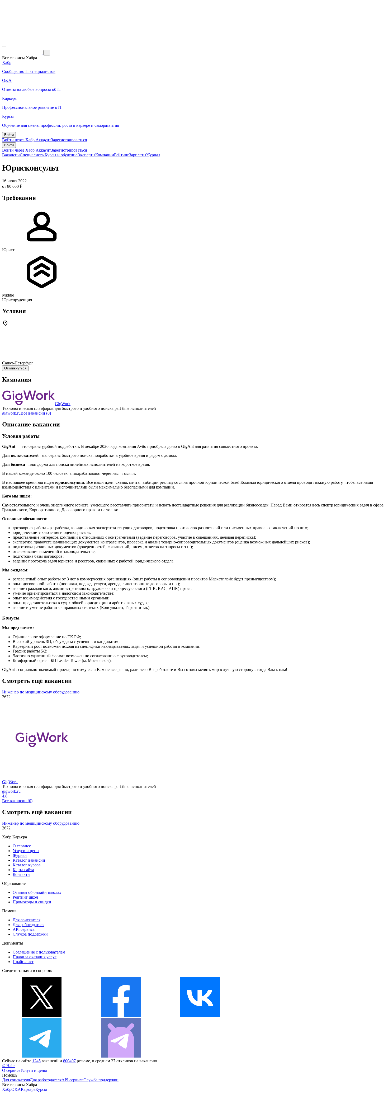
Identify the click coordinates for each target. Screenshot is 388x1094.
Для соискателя (26, 920)
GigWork (62, 403)
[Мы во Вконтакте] (200, 1015)
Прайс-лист (23, 961)
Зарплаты (137, 155)
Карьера (28, 1089)
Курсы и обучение (61, 155)
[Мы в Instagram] (279, 1015)
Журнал (153, 155)
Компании (104, 155)
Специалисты (32, 155)
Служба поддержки (30, 934)
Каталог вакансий (29, 860)
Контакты (21, 874)
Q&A (16, 1089)
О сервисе (22, 846)
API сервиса (24, 929)
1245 (36, 1061)
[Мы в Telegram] (41, 1056)
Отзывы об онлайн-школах (37, 892)
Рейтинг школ (25, 897)
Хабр (6, 1089)
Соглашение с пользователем (39, 952)
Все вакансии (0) (36, 413)
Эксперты (86, 155)
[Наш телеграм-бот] (120, 1056)
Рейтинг (121, 155)
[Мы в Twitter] (41, 1015)
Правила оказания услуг (34, 957)
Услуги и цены (26, 850)
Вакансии (11, 155)
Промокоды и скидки (32, 902)
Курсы (41, 1089)
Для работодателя (28, 924)
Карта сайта (23, 869)
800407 (69, 1061)
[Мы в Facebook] (120, 1015)
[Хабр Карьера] (22, 52)
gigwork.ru (11, 413)
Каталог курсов (27, 865)
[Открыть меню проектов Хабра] (4, 46)
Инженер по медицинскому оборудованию (40, 692)
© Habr (8, 1065)
